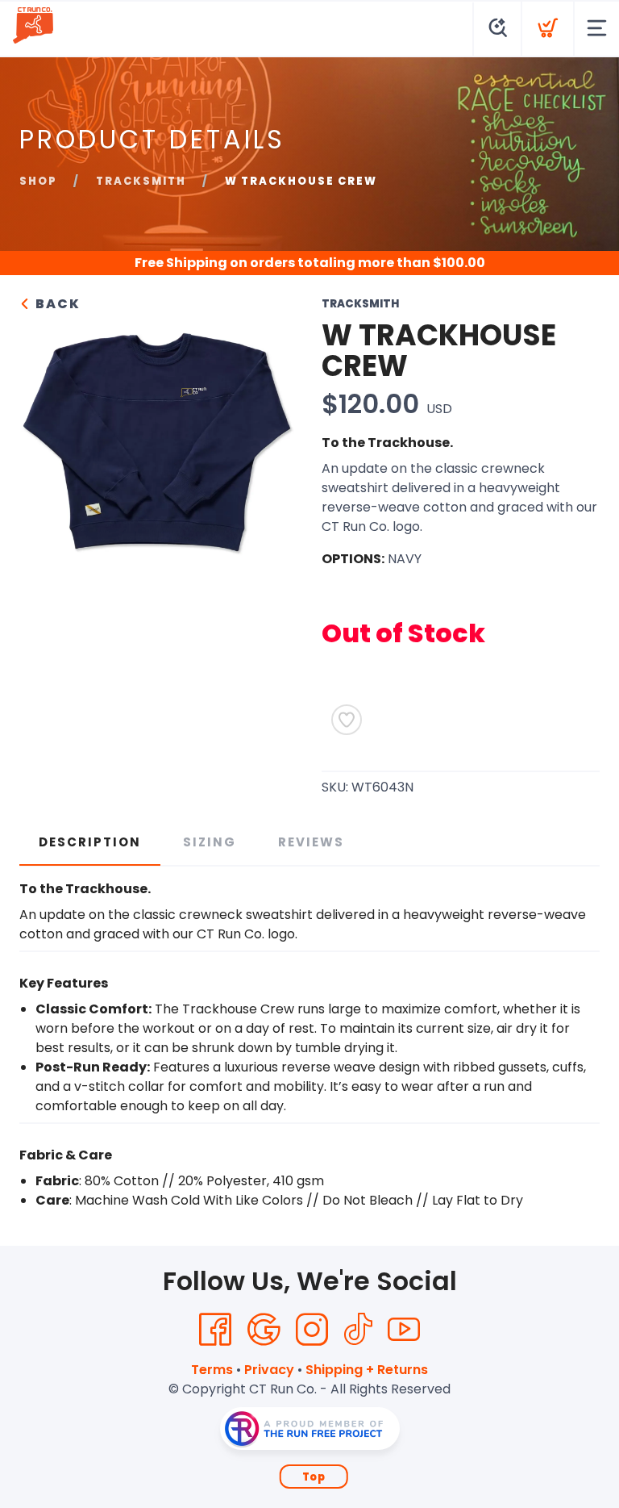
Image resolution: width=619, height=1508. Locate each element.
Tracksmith (141, 181)
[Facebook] (215, 1329)
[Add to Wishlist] (346, 719)
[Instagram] (312, 1329)
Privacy (269, 1369)
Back (56, 303)
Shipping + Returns (366, 1369)
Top (314, 1477)
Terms (212, 1369)
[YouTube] (404, 1329)
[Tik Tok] (358, 1329)
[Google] (263, 1329)
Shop (38, 181)
